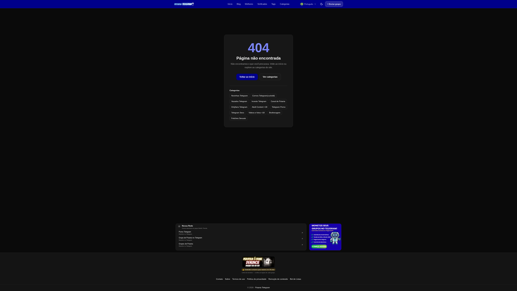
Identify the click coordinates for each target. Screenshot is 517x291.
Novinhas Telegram (239, 96)
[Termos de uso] (258, 262)
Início (230, 4)
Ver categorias (270, 77)
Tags (273, 4)
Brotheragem (274, 113)
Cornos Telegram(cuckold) (263, 96)
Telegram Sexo (237, 113)
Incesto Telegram (259, 101)
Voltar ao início (247, 77)
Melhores (249, 4)
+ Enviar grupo (334, 4)
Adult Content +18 (259, 107)
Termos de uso (238, 279)
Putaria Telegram (262, 287)
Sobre (227, 279)
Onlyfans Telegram (239, 107)
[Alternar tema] (321, 4)
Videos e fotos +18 (257, 113)
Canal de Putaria (278, 101)
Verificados (262, 4)
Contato (219, 279)
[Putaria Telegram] (184, 4)
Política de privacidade (256, 279)
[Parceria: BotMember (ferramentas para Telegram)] (325, 237)
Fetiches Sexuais (238, 118)
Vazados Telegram (239, 101)
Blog (239, 4)
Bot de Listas (295, 279)
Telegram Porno (278, 107)
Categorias (284, 4)
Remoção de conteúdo (278, 279)
